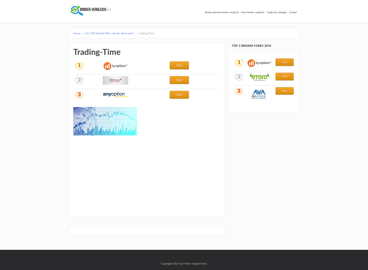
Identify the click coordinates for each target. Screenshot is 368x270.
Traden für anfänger (277, 12)
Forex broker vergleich (252, 12)
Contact (293, 12)
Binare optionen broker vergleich (222, 12)
